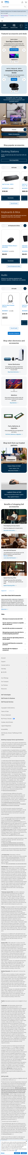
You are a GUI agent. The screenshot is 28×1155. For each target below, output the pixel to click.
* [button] (23, 527)
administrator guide (7, 829)
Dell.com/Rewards (7, 1134)
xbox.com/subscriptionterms (12, 857)
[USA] (2, 21)
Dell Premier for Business (8, 698)
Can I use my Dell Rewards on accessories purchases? (12, 644)
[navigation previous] (2, 167)
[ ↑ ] (16, 790)
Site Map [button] (3, 668)
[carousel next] (24, 50)
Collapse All (11, 590)
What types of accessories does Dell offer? (13, 618)
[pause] (11, 62)
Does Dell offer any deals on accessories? (12, 628)
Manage (2, 1153)
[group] (14, 50)
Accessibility (4, 729)
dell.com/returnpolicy (17, 747)
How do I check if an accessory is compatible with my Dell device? (13, 623)
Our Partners (4, 685)
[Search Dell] (25, 6)
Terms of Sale (5, 711)
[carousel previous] (4, 50)
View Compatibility (14, 160)
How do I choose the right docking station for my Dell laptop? (13, 638)
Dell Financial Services (7, 702)
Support (3, 661)
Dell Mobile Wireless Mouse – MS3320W (10, 246)
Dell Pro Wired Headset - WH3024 (8, 306)
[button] (22, 2)
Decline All (17, 1153)
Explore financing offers (9, 585)
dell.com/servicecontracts (9, 790)
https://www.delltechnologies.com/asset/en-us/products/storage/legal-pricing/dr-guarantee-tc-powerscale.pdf (13, 844)
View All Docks (14, 203)
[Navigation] (2, 2)
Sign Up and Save (4, 15)
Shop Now (14, 79)
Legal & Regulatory (6, 725)
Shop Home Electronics (13, 372)
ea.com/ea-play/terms (21, 863)
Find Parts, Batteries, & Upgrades (13, 434)
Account (3, 658)
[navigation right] (25, 167)
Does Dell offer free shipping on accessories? (10, 649)
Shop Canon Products (13, 470)
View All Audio (14, 328)
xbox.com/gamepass (11, 863)
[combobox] (14, 7)
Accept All (24, 1153)
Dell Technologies (6, 694)
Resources (4, 688)
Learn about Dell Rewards (10, 557)
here (5, 889)
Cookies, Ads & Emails (7, 722)
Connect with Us (5, 665)
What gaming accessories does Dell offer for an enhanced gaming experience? (13, 633)
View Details (11, 198)
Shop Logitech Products (13, 496)
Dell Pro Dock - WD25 (7, 184)
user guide (9, 818)
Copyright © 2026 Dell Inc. (8, 708)
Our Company (4, 681)
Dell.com (6, 555)
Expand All (3, 590)
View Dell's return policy (9, 530)
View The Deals (14, 49)
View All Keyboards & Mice (14, 266)
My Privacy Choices (6, 718)
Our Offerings (4, 678)
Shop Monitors (13, 402)
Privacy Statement (6, 715)
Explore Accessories (14, 134)
